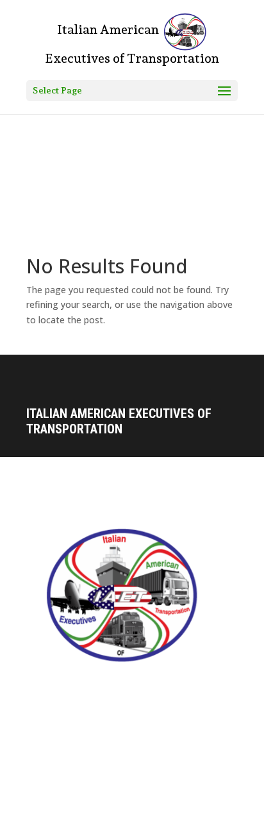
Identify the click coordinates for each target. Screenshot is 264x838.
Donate (41, 744)
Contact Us (48, 700)
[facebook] (36, 828)
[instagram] (63, 828)
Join (35, 790)
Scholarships (54, 767)
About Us (44, 722)
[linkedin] (90, 828)
